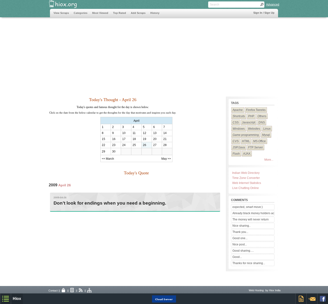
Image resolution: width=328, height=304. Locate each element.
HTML (246, 141)
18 (134, 139)
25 (134, 145)
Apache (238, 110)
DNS (262, 122)
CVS (236, 141)
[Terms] (72, 290)
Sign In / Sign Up (263, 12)
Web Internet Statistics (246, 183)
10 (124, 133)
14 (165, 133)
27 (155, 145)
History (154, 13)
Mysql (266, 135)
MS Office (259, 141)
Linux (267, 128)
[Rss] (81, 290)
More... (268, 159)
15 (103, 139)
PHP (251, 116)
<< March (108, 158)
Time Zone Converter (246, 178)
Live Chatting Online (245, 188)
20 (155, 139)
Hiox (17, 299)
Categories (80, 13)
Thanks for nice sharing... (248, 263)
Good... (237, 257)
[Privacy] (63, 290)
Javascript (248, 122)
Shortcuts (239, 116)
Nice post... (239, 244)
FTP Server (255, 147)
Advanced (272, 4)
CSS (236, 122)
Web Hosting (256, 290)
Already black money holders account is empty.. (253, 213)
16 (113, 139)
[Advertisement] (137, 54)
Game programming (246, 135)
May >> (166, 158)
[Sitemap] (89, 290)
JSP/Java (239, 147)
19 (144, 139)
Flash (236, 153)
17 (124, 139)
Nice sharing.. (241, 225)
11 (134, 133)
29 (103, 151)
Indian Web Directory (246, 173)
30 (113, 151)
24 (124, 145)
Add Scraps (138, 13)
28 (165, 145)
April (137, 120)
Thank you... (240, 232)
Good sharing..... (243, 250)
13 (155, 133)
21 (165, 139)
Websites (254, 128)
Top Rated (119, 13)
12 (144, 133)
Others (262, 116)
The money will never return (250, 219)
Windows (239, 128)
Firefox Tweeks (256, 110)
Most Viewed (100, 13)
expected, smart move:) (247, 207)
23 (113, 145)
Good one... (240, 238)
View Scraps (61, 13)
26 (144, 145)
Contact (53, 290)
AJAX (246, 153)
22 (103, 145)
